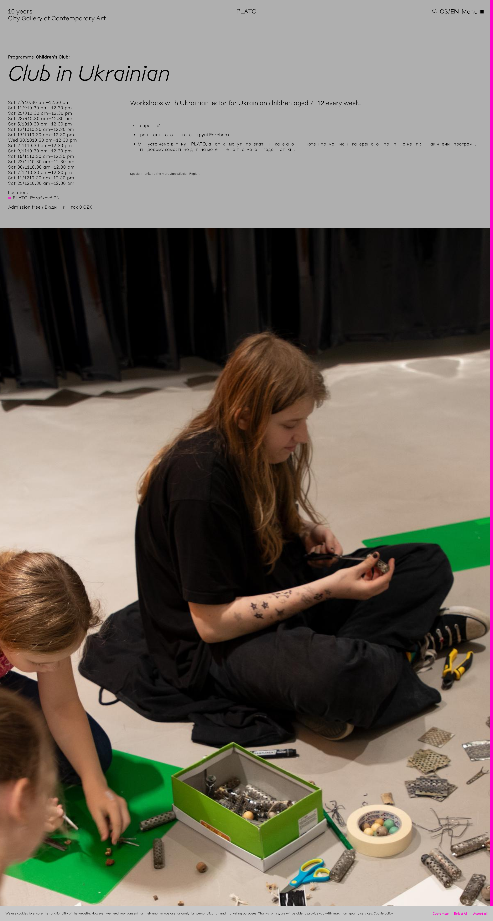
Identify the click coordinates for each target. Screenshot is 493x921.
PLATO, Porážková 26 (36, 197)
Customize (441, 913)
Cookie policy (383, 913)
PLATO (246, 11)
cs (444, 11)
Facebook (219, 134)
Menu (473, 11)
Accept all (480, 913)
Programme (21, 56)
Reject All (461, 913)
